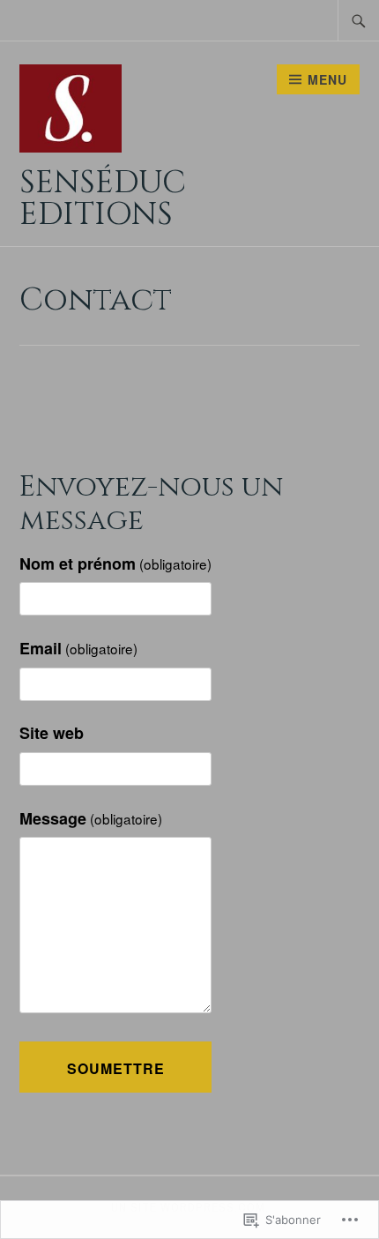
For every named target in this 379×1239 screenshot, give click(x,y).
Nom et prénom (115, 563)
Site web (51, 732)
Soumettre (116, 1068)
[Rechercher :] (358, 20)
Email (78, 648)
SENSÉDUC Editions (102, 198)
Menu (327, 79)
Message (90, 818)
